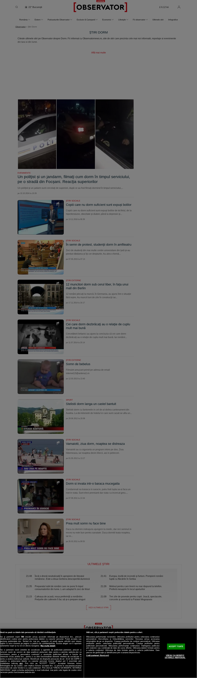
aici (21, 663)
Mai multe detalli (48, 646)
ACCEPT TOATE (176, 646)
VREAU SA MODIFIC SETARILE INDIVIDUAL (175, 656)
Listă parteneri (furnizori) (97, 655)
